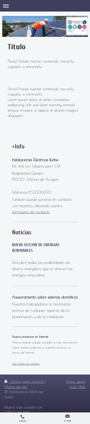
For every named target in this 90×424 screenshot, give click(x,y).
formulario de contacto (31, 211)
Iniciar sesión (76, 381)
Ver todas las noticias (26, 363)
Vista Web (77, 387)
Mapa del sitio (15, 387)
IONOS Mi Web (17, 412)
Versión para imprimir (26, 381)
